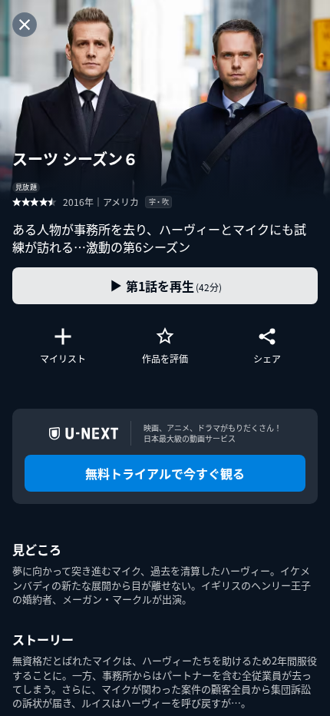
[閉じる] (24, 24)
